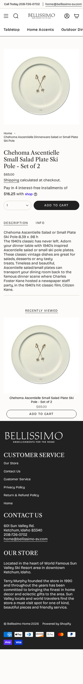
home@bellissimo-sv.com (25, 539)
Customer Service (17, 479)
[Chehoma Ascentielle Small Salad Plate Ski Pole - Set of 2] (41, 355)
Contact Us (12, 471)
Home (8, 133)
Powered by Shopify (56, 624)
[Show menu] (6, 16)
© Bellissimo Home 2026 (21, 624)
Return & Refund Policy (21, 495)
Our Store (11, 463)
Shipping (11, 180)
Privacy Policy (14, 487)
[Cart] (76, 16)
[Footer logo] (34, 437)
